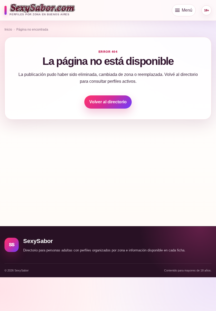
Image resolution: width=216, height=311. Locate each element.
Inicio (8, 29)
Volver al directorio (108, 102)
